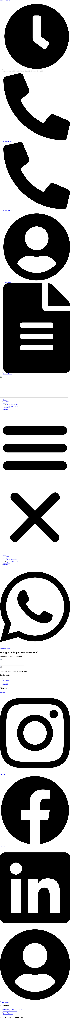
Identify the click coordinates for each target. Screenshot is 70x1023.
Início (4, 400)
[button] (35, 482)
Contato (5, 409)
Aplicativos (6, 407)
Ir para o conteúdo (5, 0)
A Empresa (6, 401)
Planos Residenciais (12, 404)
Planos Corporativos (12, 406)
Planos (5, 403)
